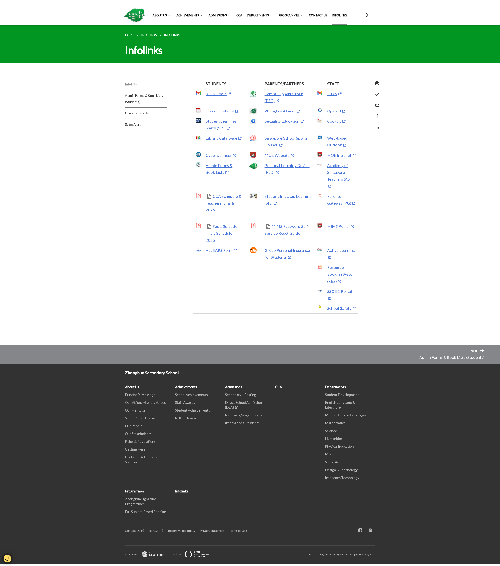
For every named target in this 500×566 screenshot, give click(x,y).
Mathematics (335, 423)
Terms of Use (238, 530)
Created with (132, 554)
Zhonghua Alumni (280, 111)
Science (331, 431)
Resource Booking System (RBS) (341, 274)
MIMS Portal (338, 226)
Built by (177, 554)
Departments (258, 15)
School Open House (140, 418)
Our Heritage (135, 410)
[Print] (376, 83)
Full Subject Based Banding (145, 511)
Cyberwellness (219, 155)
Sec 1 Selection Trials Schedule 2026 (223, 233)
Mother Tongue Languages (346, 415)
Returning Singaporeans (243, 415)
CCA (239, 15)
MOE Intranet (339, 155)
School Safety (339, 308)
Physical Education (339, 446)
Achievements (187, 15)
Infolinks (339, 15)
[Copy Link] (376, 94)
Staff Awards (185, 402)
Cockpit (334, 121)
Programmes (288, 15)
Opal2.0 (334, 111)
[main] (250, 185)
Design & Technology (341, 470)
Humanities (334, 438)
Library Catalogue (221, 138)
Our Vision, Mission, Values (145, 402)
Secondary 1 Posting (240, 394)
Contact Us (318, 15)
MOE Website (277, 155)
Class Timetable (137, 113)
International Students (242, 423)
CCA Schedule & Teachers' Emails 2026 (223, 203)
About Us (160, 15)
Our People (133, 426)
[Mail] (376, 103)
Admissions (218, 15)
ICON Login (216, 93)
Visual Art (332, 462)
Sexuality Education (282, 121)
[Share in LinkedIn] (376, 125)
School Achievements (191, 394)
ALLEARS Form (219, 250)
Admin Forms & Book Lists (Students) (144, 99)
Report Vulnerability (181, 530)
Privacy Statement (212, 530)
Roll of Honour (186, 418)
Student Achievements (192, 410)
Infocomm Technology (342, 477)
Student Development (342, 394)
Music (329, 454)
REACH (154, 530)
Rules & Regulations (140, 441)
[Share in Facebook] (376, 114)
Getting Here (135, 449)
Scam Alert (133, 124)
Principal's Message (140, 394)
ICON (332, 93)
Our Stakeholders (138, 433)
